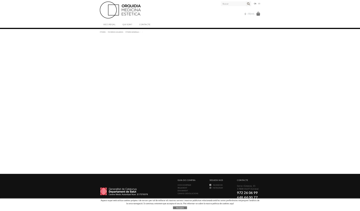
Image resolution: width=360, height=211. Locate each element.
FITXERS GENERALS (132, 32)
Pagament (182, 188)
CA (255, 4)
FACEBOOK (218, 185)
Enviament (183, 191)
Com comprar (184, 185)
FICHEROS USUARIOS (115, 32)
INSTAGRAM (218, 188)
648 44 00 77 (247, 197)
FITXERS (103, 32)
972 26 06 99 (247, 193)
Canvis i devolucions (188, 193)
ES (259, 4)
